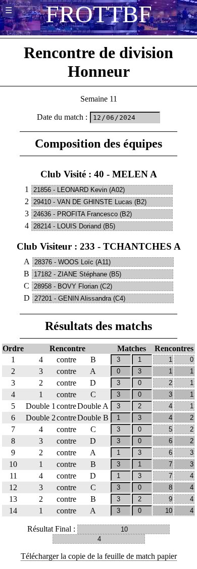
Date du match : (62, 117)
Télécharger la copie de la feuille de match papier (99, 556)
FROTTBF (98, 14)
